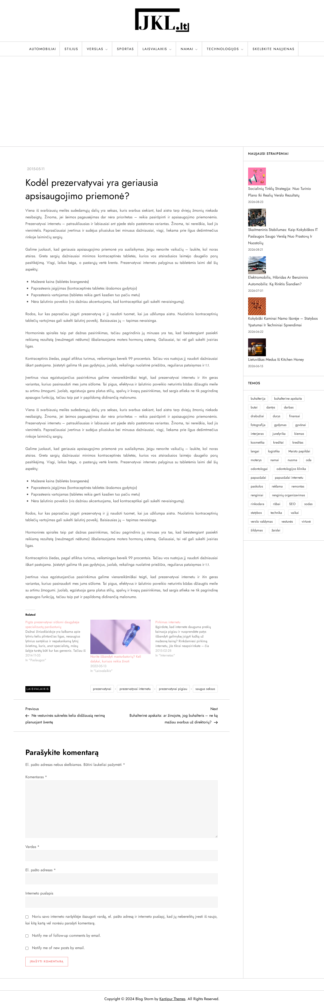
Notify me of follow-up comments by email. (66, 935)
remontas (298, 486)
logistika (274, 451)
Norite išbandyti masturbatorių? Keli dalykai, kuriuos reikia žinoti (115, 659)
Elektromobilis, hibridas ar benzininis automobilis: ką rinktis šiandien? (278, 281)
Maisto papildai (299, 451)
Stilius (71, 49)
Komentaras (36, 777)
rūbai (276, 503)
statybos (256, 512)
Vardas (32, 846)
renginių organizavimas (288, 495)
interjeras (257, 433)
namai (274, 460)
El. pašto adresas (40, 870)
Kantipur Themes (172, 999)
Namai (187, 49)
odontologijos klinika (291, 468)
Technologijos (223, 49)
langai (255, 451)
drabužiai (257, 416)
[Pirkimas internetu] (187, 639)
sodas (308, 503)
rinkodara (257, 503)
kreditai (278, 442)
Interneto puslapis (39, 893)
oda (308, 460)
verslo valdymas (262, 521)
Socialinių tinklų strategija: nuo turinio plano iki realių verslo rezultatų (279, 192)
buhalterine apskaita (288, 398)
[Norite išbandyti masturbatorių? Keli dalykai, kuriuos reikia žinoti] (120, 637)
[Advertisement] (162, 101)
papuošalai (258, 477)
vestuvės (287, 521)
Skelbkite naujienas (274, 49)
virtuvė (306, 521)
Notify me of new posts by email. (58, 948)
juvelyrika (279, 433)
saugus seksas (205, 688)
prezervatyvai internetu (135, 688)
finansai (294, 416)
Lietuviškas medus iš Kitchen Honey (276, 359)
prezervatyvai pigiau (173, 688)
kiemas (299, 433)
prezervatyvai (102, 688)
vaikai (295, 512)
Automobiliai (42, 49)
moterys (256, 460)
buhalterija (258, 398)
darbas (289, 407)
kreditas (297, 442)
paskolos (257, 486)
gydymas (280, 424)
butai (254, 407)
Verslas (95, 49)
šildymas (257, 530)
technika (276, 512)
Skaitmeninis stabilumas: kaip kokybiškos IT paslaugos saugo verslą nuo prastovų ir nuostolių (283, 236)
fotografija (258, 424)
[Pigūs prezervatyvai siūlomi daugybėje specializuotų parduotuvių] (57, 641)
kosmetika (257, 442)
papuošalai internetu (289, 477)
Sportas (125, 49)
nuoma (292, 460)
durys (276, 416)
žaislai (276, 530)
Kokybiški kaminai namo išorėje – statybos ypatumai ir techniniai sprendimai (283, 322)
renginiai (257, 495)
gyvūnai (300, 424)
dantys (270, 407)
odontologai (259, 468)
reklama (277, 486)
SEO (292, 503)
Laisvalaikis (155, 49)
